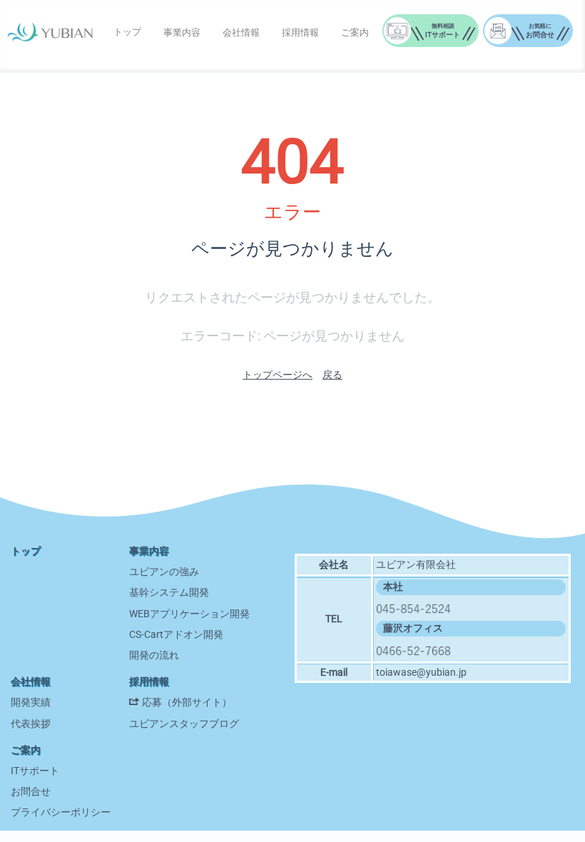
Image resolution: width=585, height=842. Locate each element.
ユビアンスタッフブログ (184, 723)
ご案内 (355, 32)
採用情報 (300, 32)
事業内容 (181, 32)
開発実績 (31, 702)
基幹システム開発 (169, 592)
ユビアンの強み (164, 571)
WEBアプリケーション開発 (189, 613)
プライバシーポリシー (61, 812)
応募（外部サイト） (187, 702)
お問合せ (31, 791)
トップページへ (277, 374)
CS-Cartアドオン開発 (176, 634)
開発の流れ (154, 655)
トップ (127, 31)
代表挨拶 (31, 723)
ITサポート (35, 770)
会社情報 (241, 32)
